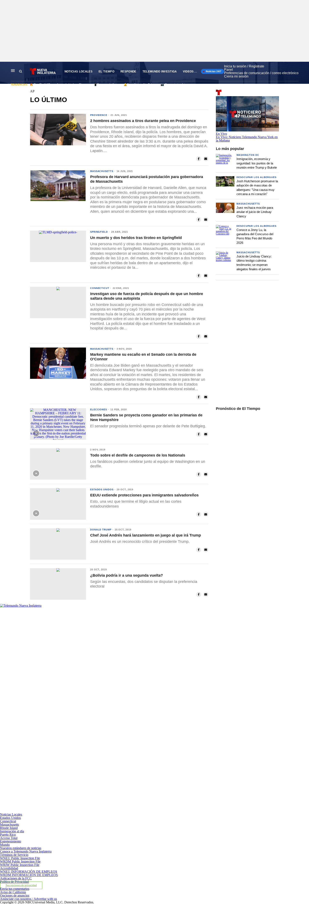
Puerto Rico (8, 834)
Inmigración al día (12, 831)
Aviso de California (13, 892)
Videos (188, 71)
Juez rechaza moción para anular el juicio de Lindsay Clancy (254, 212)
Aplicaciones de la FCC (16, 878)
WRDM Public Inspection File (20, 861)
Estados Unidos (102, 489)
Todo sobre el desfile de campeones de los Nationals (137, 455)
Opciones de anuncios (14, 895)
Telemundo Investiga (160, 71)
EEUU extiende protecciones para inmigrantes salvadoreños (144, 495)
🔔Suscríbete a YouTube (139, 84)
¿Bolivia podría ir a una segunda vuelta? (126, 575)
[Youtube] (100, 811)
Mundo (5, 844)
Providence (98, 115)
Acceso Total (8, 838)
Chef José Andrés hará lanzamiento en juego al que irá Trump (145, 535)
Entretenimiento (10, 841)
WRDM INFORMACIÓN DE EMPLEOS (29, 875)
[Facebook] (100, 674)
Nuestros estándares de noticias (20, 848)
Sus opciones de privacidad (21, 885)
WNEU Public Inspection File (20, 858)
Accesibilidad (9, 868)
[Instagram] (100, 742)
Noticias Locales (78, 71)
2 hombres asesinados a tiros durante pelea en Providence (143, 121)
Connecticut (99, 288)
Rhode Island (9, 828)
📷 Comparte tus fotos (174, 84)
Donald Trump (100, 529)
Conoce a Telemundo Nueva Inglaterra (26, 851)
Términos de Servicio (14, 855)
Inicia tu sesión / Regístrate (244, 66)
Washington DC (247, 155)
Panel (228, 69)
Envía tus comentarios (14, 889)
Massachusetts (101, 171)
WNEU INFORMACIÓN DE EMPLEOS (28, 871)
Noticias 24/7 (213, 71)
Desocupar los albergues (256, 177)
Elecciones (98, 409)
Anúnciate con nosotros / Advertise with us (28, 899)
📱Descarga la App (105, 84)
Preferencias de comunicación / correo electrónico (261, 73)
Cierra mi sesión (236, 76)
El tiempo (106, 71)
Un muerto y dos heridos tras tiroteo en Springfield (136, 238)
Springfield (99, 232)
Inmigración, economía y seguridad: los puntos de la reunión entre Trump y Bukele (256, 163)
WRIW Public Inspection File (19, 865)
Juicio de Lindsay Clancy (72, 84)
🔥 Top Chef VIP (40, 84)
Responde (128, 71)
